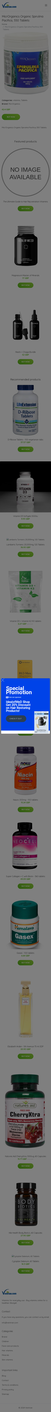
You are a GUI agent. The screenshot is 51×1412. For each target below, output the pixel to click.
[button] (16, 718)
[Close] (2, 680)
